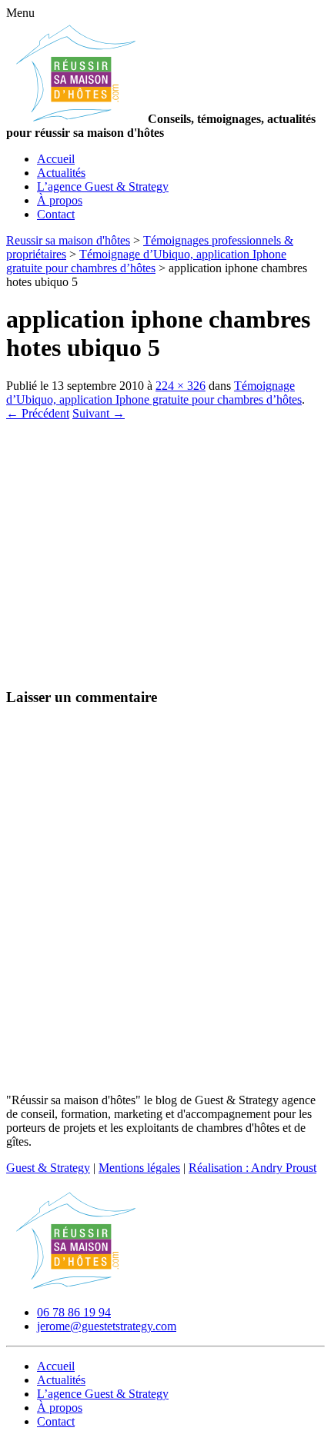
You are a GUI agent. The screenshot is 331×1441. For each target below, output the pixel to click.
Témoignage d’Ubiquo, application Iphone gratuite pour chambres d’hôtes (154, 392)
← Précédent (37, 413)
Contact (56, 214)
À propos (59, 200)
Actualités (61, 172)
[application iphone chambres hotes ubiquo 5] (92, 667)
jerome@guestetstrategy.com (106, 1326)
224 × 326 (180, 385)
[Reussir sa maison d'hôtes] (75, 1286)
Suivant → (98, 413)
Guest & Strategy (48, 1167)
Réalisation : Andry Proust (252, 1167)
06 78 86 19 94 (74, 1312)
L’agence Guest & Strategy (103, 186)
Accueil (56, 158)
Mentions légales (139, 1167)
